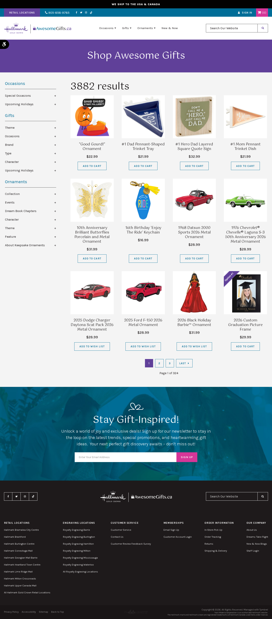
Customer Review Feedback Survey (131, 543)
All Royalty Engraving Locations (80, 571)
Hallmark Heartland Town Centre (22, 564)
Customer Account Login (177, 536)
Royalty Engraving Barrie (76, 529)
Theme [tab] (10, 127)
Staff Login (253, 550)
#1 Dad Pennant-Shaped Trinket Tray (143, 146)
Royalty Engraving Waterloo (78, 564)
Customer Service (121, 529)
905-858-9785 (58, 13)
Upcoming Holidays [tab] (19, 104)
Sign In (247, 12)
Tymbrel (263, 609)
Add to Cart (92, 165)
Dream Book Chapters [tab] (20, 211)
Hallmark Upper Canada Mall (20, 585)
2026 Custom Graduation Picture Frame (245, 325)
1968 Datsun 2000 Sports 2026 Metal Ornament (194, 232)
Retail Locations (22, 12)
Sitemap (43, 611)
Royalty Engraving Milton (76, 550)
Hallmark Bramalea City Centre (21, 529)
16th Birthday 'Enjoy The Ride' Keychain (143, 230)
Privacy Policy (11, 611)
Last (182, 363)
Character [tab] (12, 162)
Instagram (86, 12)
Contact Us (117, 536)
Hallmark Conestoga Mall (18, 550)
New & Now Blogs (257, 543)
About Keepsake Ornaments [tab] (25, 245)
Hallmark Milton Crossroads (20, 578)
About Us (252, 529)
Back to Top (57, 611)
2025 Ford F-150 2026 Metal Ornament (143, 322)
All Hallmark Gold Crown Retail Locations (27, 592)
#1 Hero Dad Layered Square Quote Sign (194, 146)
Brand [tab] (9, 145)
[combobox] (232, 28)
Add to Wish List (92, 346)
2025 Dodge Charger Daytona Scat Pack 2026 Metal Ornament (92, 325)
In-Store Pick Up (213, 529)
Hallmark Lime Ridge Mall (18, 571)
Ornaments (145, 28)
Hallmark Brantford (15, 536)
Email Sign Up (171, 529)
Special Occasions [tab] (18, 95)
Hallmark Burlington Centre (19, 543)
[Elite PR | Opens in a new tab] (136, 612)
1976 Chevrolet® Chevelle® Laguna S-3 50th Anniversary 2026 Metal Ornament (245, 235)
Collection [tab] (12, 194)
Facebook (76, 12)
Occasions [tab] (12, 136)
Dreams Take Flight (257, 536)
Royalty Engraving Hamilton (78, 543)
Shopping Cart (259, 12)
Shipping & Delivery (215, 550)
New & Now (169, 28)
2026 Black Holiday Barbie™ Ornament (194, 322)
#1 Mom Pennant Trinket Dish (245, 146)
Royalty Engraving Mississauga (80, 557)
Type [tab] (8, 153)
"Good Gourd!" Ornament (92, 146)
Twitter (81, 12)
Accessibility (29, 611)
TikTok (91, 12)
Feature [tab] (10, 236)
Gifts (125, 28)
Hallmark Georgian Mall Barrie (20, 557)
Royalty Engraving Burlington (79, 536)
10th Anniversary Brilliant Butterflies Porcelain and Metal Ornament (92, 235)
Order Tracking (212, 536)
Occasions (106, 28)
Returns (208, 543)
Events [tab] (10, 202)
